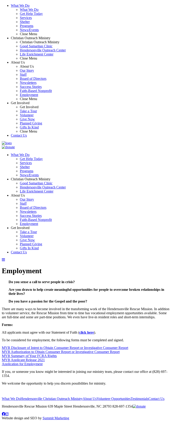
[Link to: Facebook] (3, 414)
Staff (23, 74)
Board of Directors (33, 78)
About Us (18, 195)
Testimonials (139, 399)
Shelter (25, 22)
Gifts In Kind (29, 127)
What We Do (20, 5)
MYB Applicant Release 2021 (23, 360)
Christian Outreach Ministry (30, 179)
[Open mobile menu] (3, 260)
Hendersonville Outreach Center (43, 50)
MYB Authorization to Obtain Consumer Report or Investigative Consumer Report (61, 352)
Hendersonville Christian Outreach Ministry (51, 399)
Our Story (27, 70)
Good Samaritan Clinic (36, 46)
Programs (26, 26)
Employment (29, 95)
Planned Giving (31, 123)
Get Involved (20, 228)
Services (26, 18)
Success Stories (31, 87)
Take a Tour (28, 111)
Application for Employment (22, 364)
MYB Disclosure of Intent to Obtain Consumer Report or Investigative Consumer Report (65, 348)
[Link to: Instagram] (7, 414)
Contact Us (19, 135)
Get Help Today (31, 14)
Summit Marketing (56, 418)
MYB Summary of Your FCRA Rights (29, 356)
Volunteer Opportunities (114, 399)
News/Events (29, 30)
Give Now (27, 119)
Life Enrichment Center (36, 54)
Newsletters (28, 83)
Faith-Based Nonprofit (36, 91)
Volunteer (27, 115)
